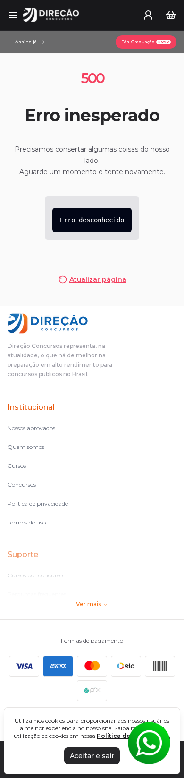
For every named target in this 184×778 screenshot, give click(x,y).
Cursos (17, 465)
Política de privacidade (38, 503)
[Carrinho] (170, 15)
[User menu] (148, 15)
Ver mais (88, 604)
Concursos (22, 484)
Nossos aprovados (31, 427)
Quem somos (26, 446)
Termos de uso (27, 522)
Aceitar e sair (92, 756)
